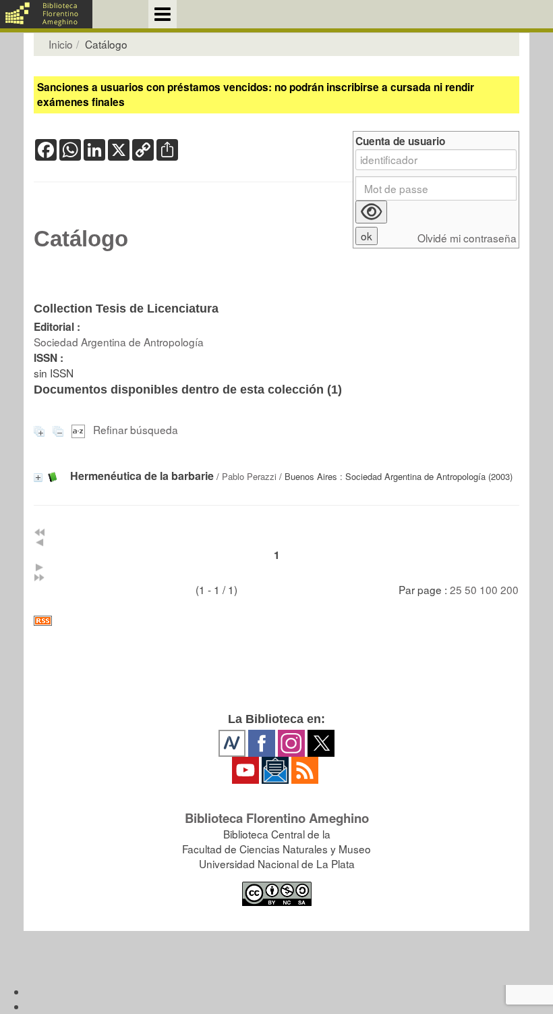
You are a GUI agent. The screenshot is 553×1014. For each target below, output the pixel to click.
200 (509, 589)
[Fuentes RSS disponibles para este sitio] (276, 621)
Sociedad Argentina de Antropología (119, 341)
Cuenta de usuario (400, 141)
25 (456, 589)
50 (471, 589)
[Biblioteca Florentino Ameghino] (46, 14)
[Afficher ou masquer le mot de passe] (371, 212)
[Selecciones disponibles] (79, 429)
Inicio (61, 43)
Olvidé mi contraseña (467, 238)
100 (488, 589)
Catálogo (81, 239)
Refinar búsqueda (135, 429)
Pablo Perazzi (249, 476)
